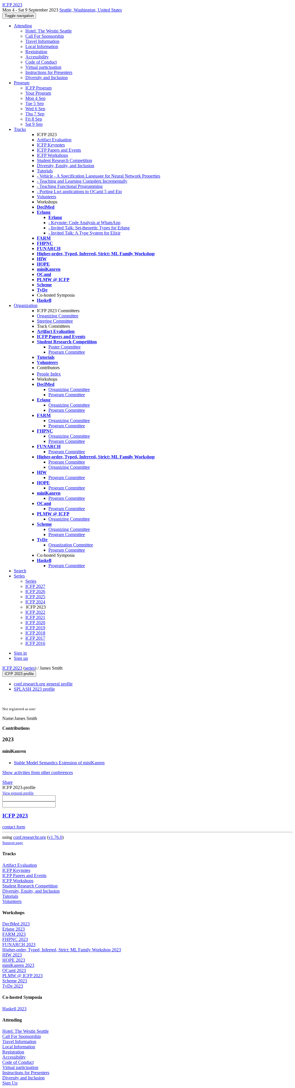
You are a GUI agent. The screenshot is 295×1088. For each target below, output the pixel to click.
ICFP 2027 (35, 586)
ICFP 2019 (35, 627)
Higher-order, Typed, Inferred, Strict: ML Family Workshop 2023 (61, 949)
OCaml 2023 (14, 970)
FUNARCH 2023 (18, 944)
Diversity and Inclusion (46, 77)
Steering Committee (55, 321)
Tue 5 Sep (34, 103)
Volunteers (46, 196)
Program (21, 82)
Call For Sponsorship (44, 36)
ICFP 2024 (35, 601)
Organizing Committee (57, 315)
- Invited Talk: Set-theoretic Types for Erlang (89, 227)
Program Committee (66, 352)
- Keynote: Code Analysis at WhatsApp (84, 222)
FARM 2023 (14, 934)
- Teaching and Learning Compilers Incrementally (82, 181)
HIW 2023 (12, 954)
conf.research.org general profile (43, 683)
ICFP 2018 (35, 632)
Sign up (21, 658)
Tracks (20, 129)
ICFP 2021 (35, 617)
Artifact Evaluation (54, 139)
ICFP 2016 (35, 643)
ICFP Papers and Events (59, 150)
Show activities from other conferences (37, 772)
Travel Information (42, 41)
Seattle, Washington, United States (90, 9)
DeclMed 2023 (16, 923)
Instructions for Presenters (48, 72)
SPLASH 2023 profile (34, 689)
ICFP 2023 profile (19, 674)
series (30, 668)
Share (7, 782)
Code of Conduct (41, 62)
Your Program (38, 93)
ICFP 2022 (35, 612)
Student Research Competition (64, 160)
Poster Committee (64, 346)
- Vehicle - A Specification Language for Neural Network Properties (98, 176)
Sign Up (10, 1083)
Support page (12, 843)
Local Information (41, 46)
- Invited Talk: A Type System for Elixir (84, 232)
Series (30, 581)
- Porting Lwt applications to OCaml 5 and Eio (79, 191)
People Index (49, 373)
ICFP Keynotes (51, 144)
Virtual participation (43, 67)
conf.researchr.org (29, 837)
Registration (36, 51)
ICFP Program (38, 87)
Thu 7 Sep (34, 113)
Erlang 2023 (13, 929)
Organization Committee (70, 544)
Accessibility (37, 56)
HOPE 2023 (13, 960)
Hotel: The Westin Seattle (48, 30)
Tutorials (45, 170)
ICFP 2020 (35, 622)
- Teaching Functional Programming (70, 186)
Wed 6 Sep (35, 108)
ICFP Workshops (52, 155)
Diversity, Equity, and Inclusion (65, 165)
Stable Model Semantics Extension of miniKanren (59, 762)
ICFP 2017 (35, 638)
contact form (13, 826)
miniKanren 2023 (18, 965)
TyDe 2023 (12, 986)
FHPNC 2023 (15, 939)
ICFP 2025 (35, 596)
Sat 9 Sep (34, 124)
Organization (25, 305)
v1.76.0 (55, 837)
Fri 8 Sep (33, 119)
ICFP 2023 (12, 668)
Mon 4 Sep (35, 98)
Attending (23, 25)
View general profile (18, 793)
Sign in (20, 653)
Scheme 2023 (14, 980)
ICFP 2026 (35, 591)
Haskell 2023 (14, 1008)
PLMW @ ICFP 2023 (22, 975)
